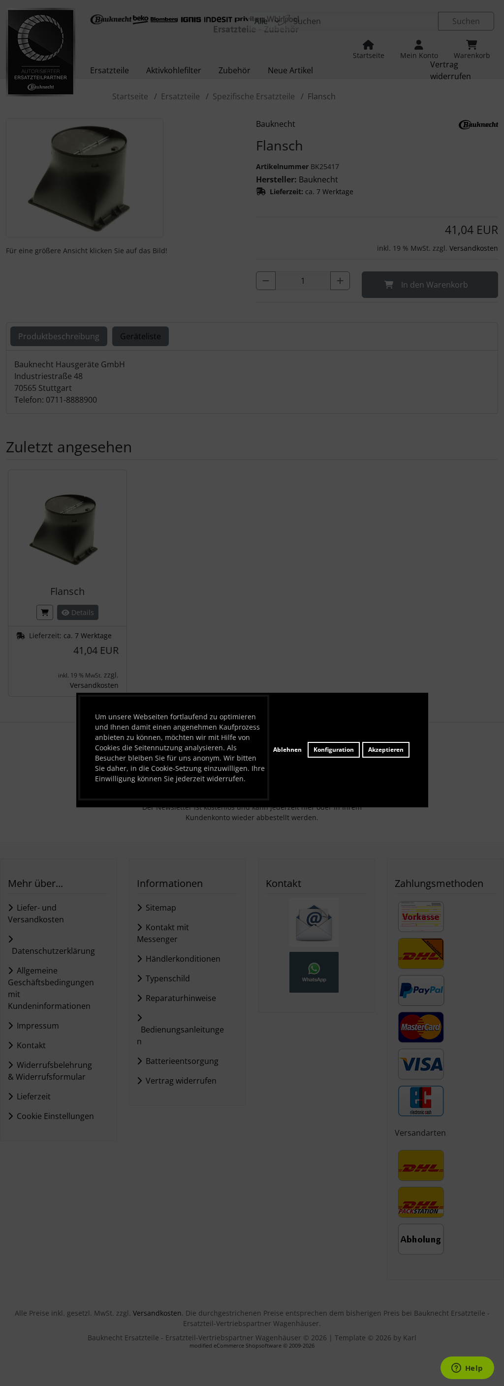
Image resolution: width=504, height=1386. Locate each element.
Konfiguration (334, 749)
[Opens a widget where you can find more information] (467, 1369)
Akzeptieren (386, 749)
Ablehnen (287, 749)
